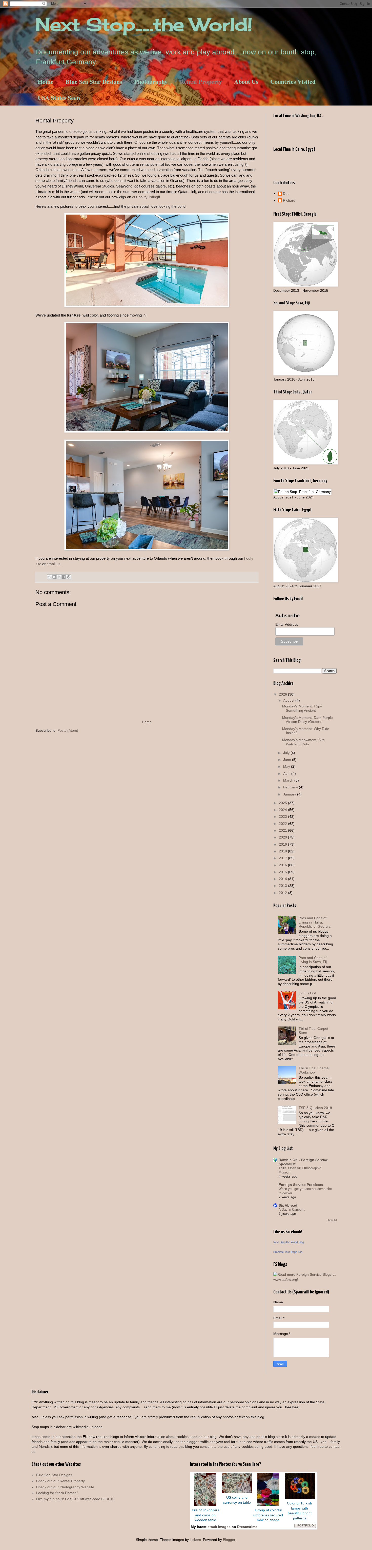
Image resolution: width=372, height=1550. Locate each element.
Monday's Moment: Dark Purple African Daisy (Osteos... (307, 720)
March (288, 780)
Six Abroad (288, 1205)
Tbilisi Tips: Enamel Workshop (314, 1070)
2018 (283, 851)
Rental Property (201, 81)
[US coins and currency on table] (237, 1492)
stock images (219, 1527)
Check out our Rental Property (60, 1481)
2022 (283, 824)
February (291, 787)
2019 (283, 844)
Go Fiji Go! (307, 993)
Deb (286, 194)
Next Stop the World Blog (288, 1242)
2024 (283, 810)
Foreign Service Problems (301, 1185)
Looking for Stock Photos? (57, 1493)
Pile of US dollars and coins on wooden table (205, 1515)
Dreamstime (247, 1527)
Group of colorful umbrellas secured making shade (268, 1515)
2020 (283, 837)
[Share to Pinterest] (68, 576)
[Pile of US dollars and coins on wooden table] (205, 1505)
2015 (283, 872)
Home (45, 81)
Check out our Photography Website (65, 1487)
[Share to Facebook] (63, 576)
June (287, 760)
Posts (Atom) (67, 730)
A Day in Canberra (292, 1209)
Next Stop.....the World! (143, 24)
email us (53, 564)
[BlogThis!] (54, 576)
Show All (331, 1220)
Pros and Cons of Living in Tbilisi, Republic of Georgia (314, 922)
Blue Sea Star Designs (94, 81)
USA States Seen (59, 97)
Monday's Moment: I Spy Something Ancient (302, 708)
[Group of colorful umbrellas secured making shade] (268, 1505)
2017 (283, 858)
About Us (246, 81)
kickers (195, 1540)
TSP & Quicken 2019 (315, 1108)
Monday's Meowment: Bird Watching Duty (303, 742)
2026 (283, 694)
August (289, 700)
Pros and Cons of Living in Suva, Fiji (313, 960)
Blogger (229, 1540)
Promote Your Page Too (287, 1251)
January (290, 794)
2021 (283, 830)
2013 (283, 886)
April (287, 773)
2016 (283, 865)
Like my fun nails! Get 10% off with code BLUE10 (75, 1499)
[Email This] (49, 576)
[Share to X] (58, 576)
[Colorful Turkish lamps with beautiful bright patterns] (300, 1498)
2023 (283, 816)
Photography (151, 81)
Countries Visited (293, 81)
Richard (289, 200)
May (287, 766)
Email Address (286, 624)
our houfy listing (145, 197)
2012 (283, 893)
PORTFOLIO (305, 1525)
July (287, 753)
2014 (283, 879)
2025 (283, 803)
